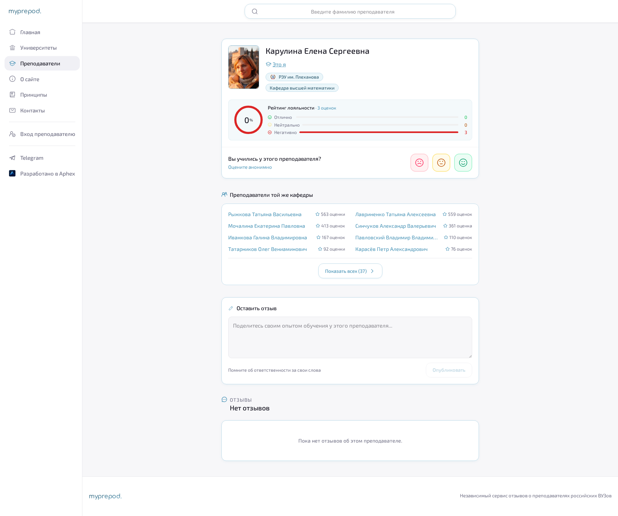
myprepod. (24, 11)
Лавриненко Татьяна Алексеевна (395, 214)
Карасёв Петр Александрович (391, 249)
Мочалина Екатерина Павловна (266, 226)
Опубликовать (449, 370)
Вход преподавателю (47, 133)
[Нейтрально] (441, 163)
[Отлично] (463, 163)
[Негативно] (419, 163)
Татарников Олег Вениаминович (267, 249)
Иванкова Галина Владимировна (267, 237)
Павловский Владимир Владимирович (397, 237)
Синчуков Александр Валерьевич (395, 226)
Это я (279, 64)
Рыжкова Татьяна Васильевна (265, 214)
